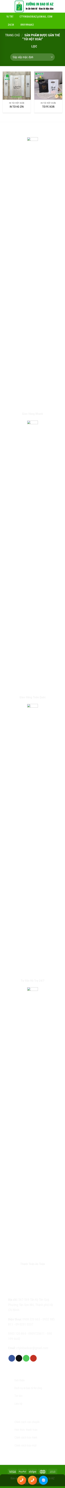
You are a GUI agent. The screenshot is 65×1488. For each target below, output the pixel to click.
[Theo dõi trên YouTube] (33, 1358)
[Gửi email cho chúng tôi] (19, 1358)
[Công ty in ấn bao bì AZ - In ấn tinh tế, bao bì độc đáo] (34, 6)
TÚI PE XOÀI (48, 106)
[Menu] (5, 6)
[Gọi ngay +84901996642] (21, 1480)
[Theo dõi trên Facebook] (11, 1358)
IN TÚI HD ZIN (17, 106)
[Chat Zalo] (43, 1480)
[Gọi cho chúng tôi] (26, 1358)
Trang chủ (12, 35)
